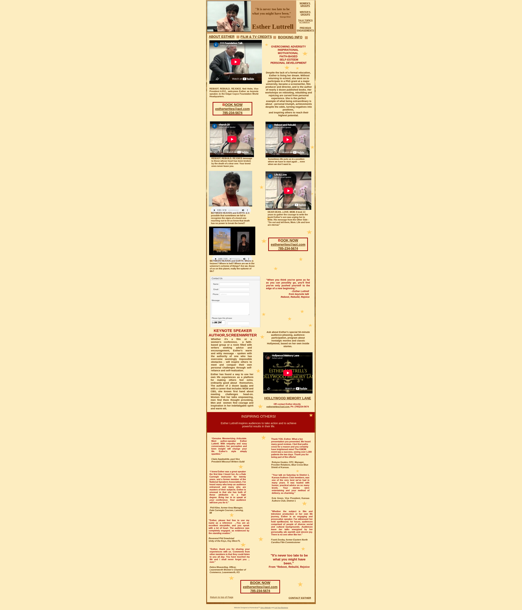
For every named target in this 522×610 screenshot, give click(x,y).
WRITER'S (305, 12)
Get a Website (265, 608)
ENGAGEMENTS (305, 30)
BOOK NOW (260, 583)
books (244, 385)
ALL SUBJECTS (304, 22)
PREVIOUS (305, 28)
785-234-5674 (260, 591)
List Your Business (281, 608)
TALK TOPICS (305, 20)
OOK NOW (234, 105)
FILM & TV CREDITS (256, 37)
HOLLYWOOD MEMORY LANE (287, 398)
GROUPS (305, 6)
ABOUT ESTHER (221, 36)
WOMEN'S (305, 3)
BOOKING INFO (290, 37)
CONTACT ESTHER (300, 598)
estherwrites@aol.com (260, 587)
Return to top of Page (221, 597)
